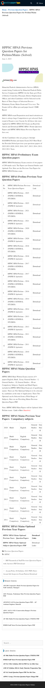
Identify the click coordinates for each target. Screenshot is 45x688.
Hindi (12, 427)
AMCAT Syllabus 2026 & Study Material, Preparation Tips (22, 668)
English (23, 427)
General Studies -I (34, 428)
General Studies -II (42, 428)
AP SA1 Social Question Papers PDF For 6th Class (19, 672)
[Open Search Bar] (31, 3)
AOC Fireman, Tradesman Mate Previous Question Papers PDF (21, 595)
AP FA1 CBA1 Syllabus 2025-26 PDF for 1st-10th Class (20, 664)
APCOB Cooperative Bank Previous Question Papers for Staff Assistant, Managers (21, 586)
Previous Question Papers (18, 9)
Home (4, 9)
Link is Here (18, 410)
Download (36, 196)
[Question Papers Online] (11, 3)
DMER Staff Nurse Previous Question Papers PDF (19, 625)
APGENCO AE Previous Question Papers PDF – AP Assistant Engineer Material (20, 603)
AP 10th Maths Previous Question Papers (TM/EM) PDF (21, 619)
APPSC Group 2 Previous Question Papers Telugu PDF (21, 676)
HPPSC (7, 554)
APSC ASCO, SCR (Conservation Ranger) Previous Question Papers (19, 611)
